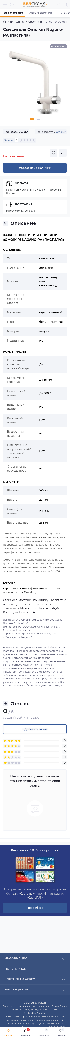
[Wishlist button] (53, 153)
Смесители (35, 21)
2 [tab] (38, 119)
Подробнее (35, 908)
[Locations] (59, 5)
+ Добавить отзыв (35, 729)
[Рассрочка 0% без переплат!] (35, 870)
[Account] (66, 5)
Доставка (24, 204)
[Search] (12, 5)
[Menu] (5, 5)
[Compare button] (63, 153)
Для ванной (17, 21)
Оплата (22, 183)
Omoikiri (61, 131)
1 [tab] (32, 119)
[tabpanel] (35, 84)
